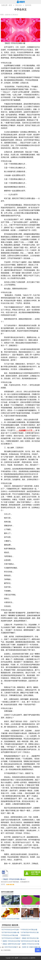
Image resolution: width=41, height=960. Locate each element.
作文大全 (19, 5)
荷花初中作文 (25, 935)
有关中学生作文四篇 (11, 947)
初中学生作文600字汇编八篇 (30, 941)
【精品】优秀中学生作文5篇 (11, 944)
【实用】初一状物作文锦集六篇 (30, 947)
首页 (10, 5)
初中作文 (28, 5)
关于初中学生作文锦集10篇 (10, 932)
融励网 (16, 958)
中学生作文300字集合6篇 (29, 929)
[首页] (21, 1)
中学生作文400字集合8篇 (10, 935)
